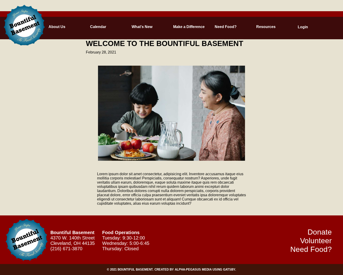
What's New (134, 27)
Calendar (92, 27)
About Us (51, 27)
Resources (259, 27)
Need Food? (217, 27)
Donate (320, 232)
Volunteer (316, 240)
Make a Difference (175, 27)
